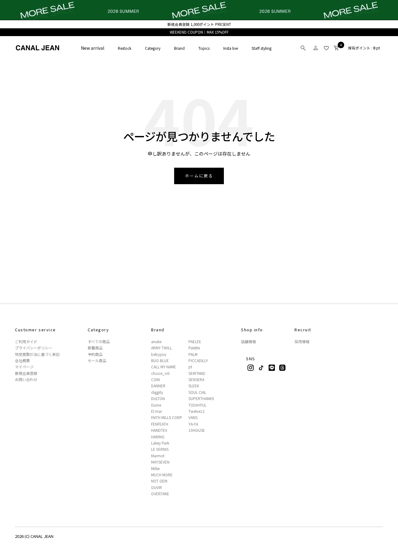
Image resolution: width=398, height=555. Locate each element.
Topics (204, 48)
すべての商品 (99, 341)
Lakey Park (160, 443)
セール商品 (97, 360)
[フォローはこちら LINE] (271, 367)
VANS (192, 417)
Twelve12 (196, 411)
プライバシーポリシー (33, 348)
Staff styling (261, 48)
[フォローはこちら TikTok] (261, 367)
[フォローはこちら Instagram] (250, 367)
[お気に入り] (326, 48)
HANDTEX (159, 430)
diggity (157, 392)
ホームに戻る (199, 176)
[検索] (303, 48)
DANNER (158, 386)
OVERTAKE (160, 494)
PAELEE (194, 341)
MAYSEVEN (160, 462)
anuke (156, 341)
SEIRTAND (196, 373)
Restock (124, 48)
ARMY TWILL (161, 348)
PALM (192, 354)
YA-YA (193, 424)
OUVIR (156, 487)
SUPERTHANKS (201, 398)
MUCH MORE (162, 475)
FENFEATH (159, 424)
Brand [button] (179, 48)
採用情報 (301, 341)
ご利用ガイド (26, 341)
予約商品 (95, 354)
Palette (194, 348)
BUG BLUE (160, 360)
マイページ (24, 367)
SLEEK (193, 386)
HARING (157, 437)
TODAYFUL (197, 405)
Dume (156, 405)
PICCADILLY (198, 360)
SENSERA (196, 379)
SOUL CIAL (197, 392)
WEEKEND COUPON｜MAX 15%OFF (199, 32)
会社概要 (22, 360)
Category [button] (152, 48)
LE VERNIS (160, 449)
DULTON (158, 398)
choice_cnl (160, 373)
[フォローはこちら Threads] (282, 367)
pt (190, 367)
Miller (155, 468)
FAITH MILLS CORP (166, 417)
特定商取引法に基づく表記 (37, 354)
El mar (156, 411)
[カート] (336, 48)
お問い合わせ (26, 379)
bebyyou (158, 354)
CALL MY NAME (163, 367)
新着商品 (95, 348)
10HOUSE (196, 430)
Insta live (230, 48)
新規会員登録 (26, 373)
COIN (155, 379)
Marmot (157, 456)
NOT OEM (159, 481)
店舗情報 (248, 341)
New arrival (92, 48)
